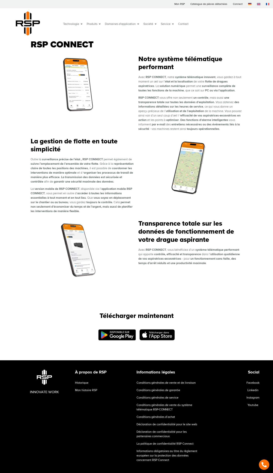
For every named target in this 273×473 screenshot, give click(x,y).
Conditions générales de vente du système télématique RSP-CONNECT (164, 407)
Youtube (253, 405)
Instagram (252, 397)
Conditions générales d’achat (155, 417)
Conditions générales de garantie (158, 390)
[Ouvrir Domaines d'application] (138, 24)
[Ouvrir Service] (172, 24)
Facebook (252, 383)
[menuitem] (249, 4)
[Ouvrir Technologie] (81, 24)
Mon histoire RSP (86, 390)
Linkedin (253, 390)
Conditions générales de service (157, 397)
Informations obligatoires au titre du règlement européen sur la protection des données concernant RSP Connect (166, 455)
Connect (238, 4)
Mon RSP (179, 4)
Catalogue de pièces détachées (208, 4)
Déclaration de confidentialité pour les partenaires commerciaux (161, 434)
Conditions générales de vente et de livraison (166, 383)
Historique (81, 383)
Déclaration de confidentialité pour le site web (166, 424)
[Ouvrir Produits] (99, 24)
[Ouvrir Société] (155, 24)
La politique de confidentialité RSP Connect (165, 444)
